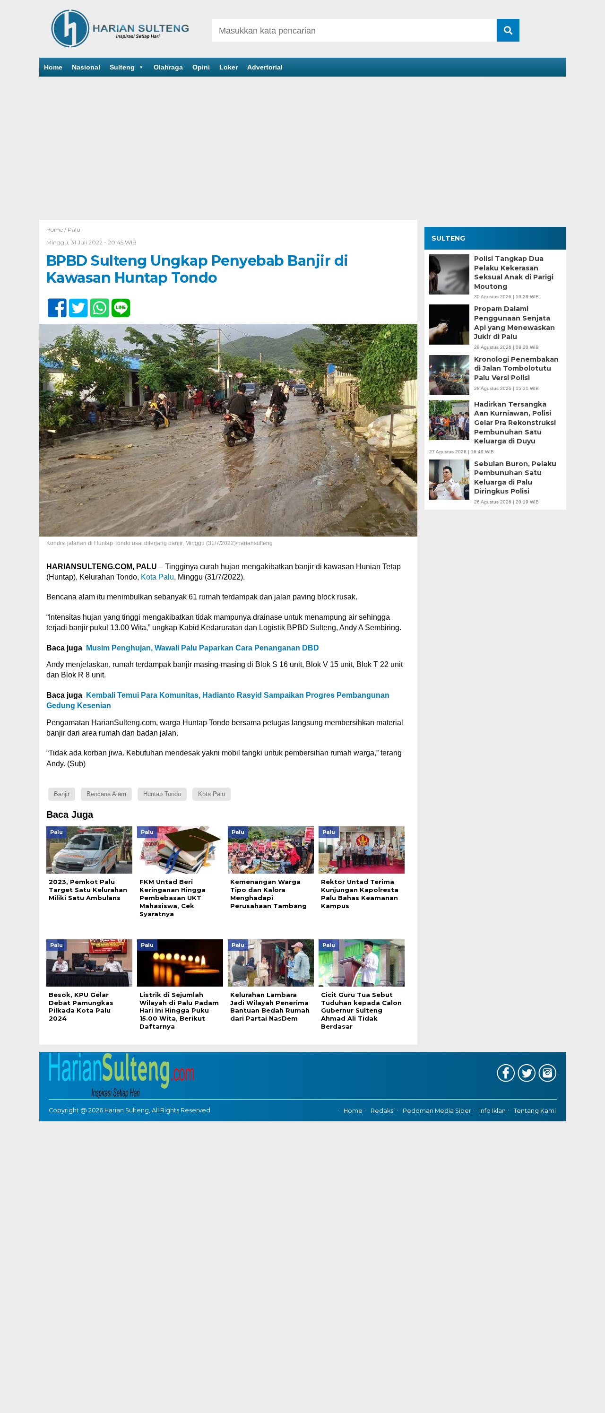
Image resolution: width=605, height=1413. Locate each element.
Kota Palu (157, 577)
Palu (74, 229)
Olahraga (168, 67)
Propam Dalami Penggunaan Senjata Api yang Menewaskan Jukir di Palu (514, 323)
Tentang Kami (535, 1110)
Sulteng (122, 67)
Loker (228, 67)
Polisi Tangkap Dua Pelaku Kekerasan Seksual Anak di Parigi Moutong (513, 272)
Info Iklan (492, 1110)
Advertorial (265, 67)
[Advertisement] (302, 149)
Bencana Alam (106, 794)
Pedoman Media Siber (437, 1110)
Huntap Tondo (162, 794)
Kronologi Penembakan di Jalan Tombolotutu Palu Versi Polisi (516, 368)
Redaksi (383, 1110)
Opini (201, 67)
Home (53, 67)
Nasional (86, 67)
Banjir (61, 794)
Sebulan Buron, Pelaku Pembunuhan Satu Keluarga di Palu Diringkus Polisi (515, 477)
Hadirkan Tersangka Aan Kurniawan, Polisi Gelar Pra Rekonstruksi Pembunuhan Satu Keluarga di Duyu (515, 422)
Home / (57, 229)
